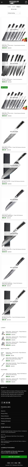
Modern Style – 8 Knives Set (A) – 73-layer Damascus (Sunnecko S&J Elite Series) (13, 114)
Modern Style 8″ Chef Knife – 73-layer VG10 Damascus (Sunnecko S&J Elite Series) (14, 148)
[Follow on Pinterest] (9, 403)
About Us (3, 411)
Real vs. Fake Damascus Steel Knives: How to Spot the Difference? (12, 437)
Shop (13, 6)
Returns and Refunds (6, 418)
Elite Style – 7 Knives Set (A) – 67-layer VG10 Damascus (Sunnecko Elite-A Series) (12, 80)
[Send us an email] (7, 403)
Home (9, 6)
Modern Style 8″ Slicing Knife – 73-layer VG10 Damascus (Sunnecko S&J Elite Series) (12, 284)
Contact (3, 423)
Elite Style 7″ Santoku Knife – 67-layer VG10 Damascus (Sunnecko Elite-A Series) (14, 250)
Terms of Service (5, 416)
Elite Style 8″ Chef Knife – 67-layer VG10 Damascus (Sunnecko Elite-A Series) (13, 182)
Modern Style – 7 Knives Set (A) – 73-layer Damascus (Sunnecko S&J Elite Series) (13, 46)
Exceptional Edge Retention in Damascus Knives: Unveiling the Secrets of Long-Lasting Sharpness (14, 431)
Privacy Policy (4, 413)
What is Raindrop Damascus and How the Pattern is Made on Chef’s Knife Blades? (13, 442)
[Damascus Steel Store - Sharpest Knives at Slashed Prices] (14, 2)
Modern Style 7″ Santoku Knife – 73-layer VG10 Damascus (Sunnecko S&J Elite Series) (12, 216)
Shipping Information (6, 421)
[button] (2, 2)
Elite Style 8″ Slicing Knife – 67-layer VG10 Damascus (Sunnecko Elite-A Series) (13, 318)
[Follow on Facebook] (2, 403)
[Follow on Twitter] (4, 403)
